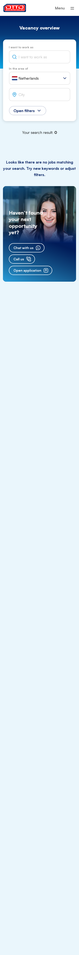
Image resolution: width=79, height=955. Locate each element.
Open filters (24, 110)
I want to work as (21, 47)
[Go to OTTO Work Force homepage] (14, 8)
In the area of (18, 68)
